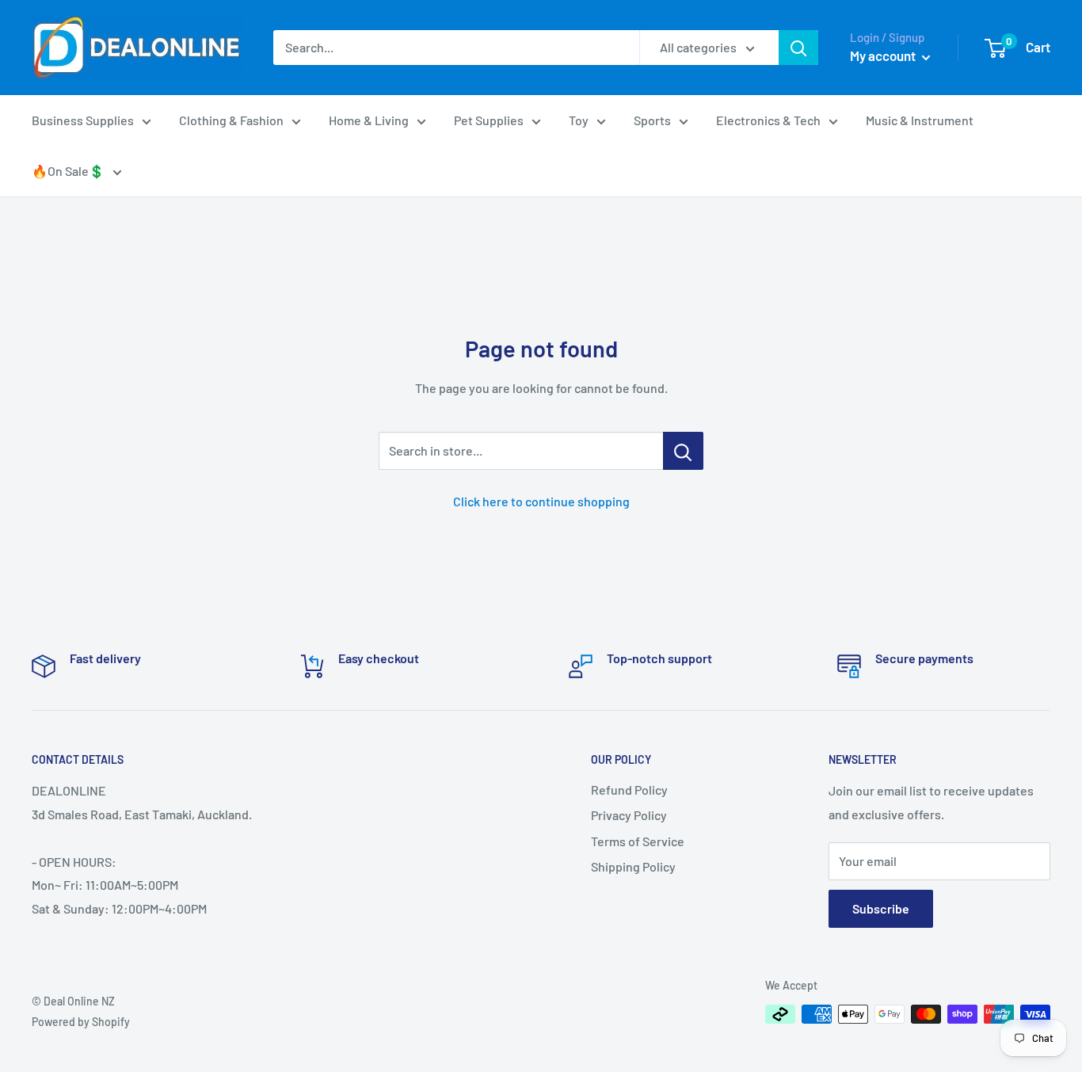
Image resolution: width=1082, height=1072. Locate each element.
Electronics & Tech (768, 120)
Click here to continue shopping (541, 501)
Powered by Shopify (81, 1021)
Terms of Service (637, 841)
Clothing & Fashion (231, 120)
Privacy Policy (629, 814)
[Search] (798, 47)
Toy (579, 120)
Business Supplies (83, 120)
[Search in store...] (683, 451)
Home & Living (369, 120)
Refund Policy (629, 789)
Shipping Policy (633, 866)
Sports (652, 120)
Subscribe (880, 908)
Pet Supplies (489, 120)
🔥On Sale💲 (68, 170)
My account (884, 55)
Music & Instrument (919, 120)
